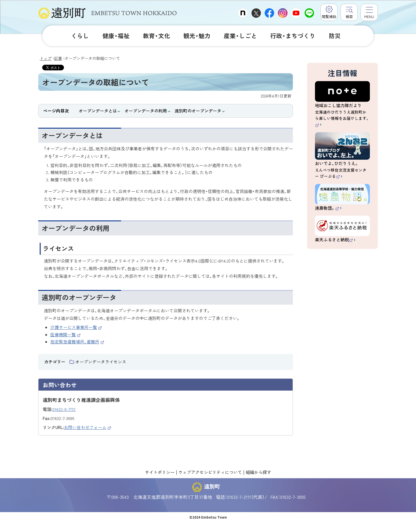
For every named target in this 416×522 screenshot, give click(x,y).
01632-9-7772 (64, 409)
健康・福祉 (116, 35)
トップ (46, 58)
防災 (335, 35)
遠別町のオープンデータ (198, 111)
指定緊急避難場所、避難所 (77, 342)
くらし (80, 35)
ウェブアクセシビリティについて (210, 472)
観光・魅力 (197, 35)
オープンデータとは (98, 111)
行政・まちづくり (292, 35)
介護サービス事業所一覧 (76, 327)
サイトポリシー (160, 472)
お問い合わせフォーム (87, 427)
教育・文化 (156, 35)
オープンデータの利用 (146, 111)
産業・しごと (240, 35)
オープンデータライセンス (100, 362)
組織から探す (258, 472)
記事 (58, 58)
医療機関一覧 (65, 334)
